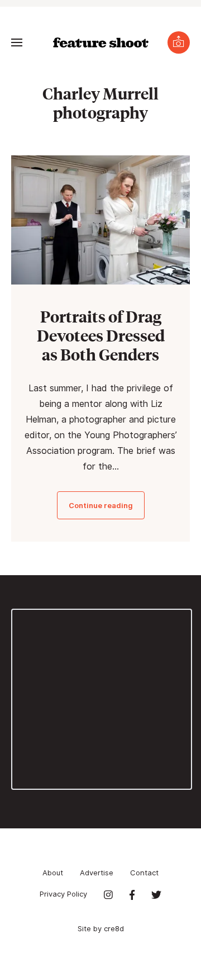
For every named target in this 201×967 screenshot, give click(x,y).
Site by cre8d (101, 928)
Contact (144, 872)
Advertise (96, 872)
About (52, 872)
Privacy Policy (63, 893)
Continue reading (101, 505)
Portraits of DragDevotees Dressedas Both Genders (101, 335)
